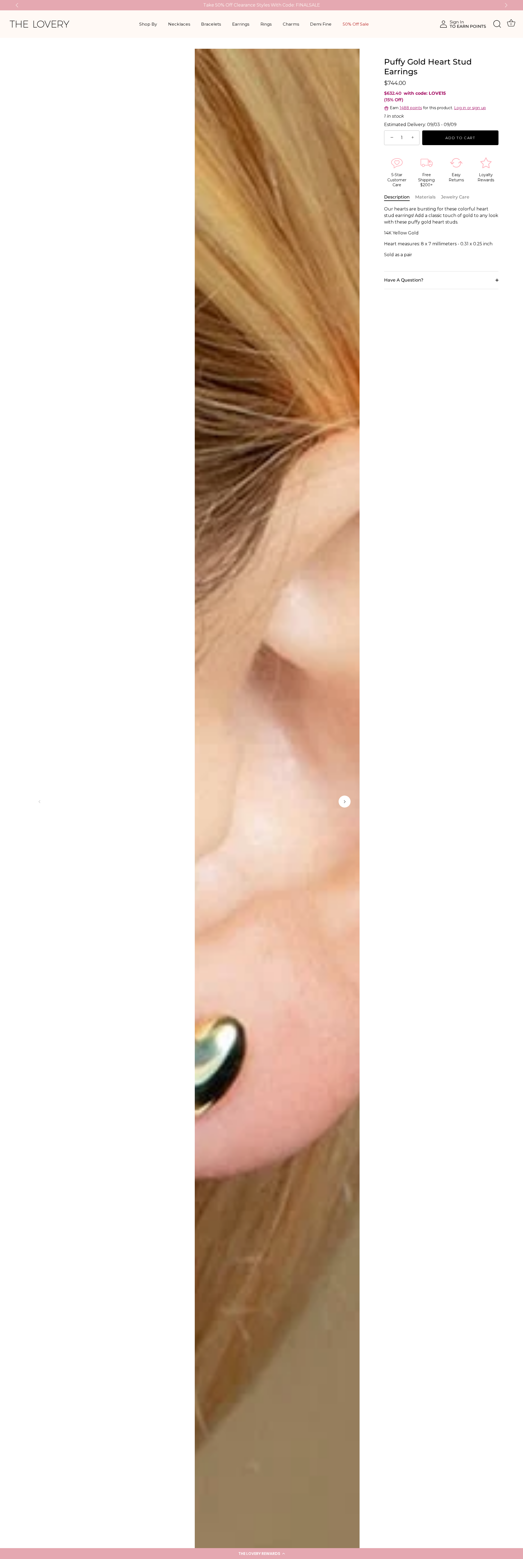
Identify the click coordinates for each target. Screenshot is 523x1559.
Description (397, 197)
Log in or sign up (470, 107)
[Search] (497, 24)
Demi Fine (321, 24)
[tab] (399, 197)
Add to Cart (460, 138)
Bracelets (211, 24)
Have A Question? (403, 280)
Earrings (240, 24)
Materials (425, 197)
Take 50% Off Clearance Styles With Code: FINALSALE (261, 5)
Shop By (148, 24)
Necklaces (179, 24)
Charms (291, 24)
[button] (261, 1553)
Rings (266, 24)
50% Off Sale (356, 24)
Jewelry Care (455, 197)
